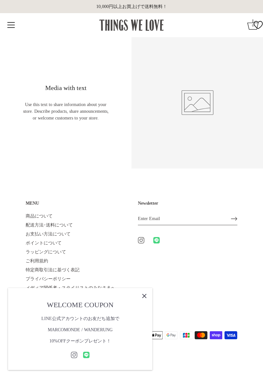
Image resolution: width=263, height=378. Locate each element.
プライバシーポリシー (48, 278)
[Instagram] (74, 354)
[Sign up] (234, 219)
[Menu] (11, 25)
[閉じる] (144, 296)
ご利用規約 (37, 261)
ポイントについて (44, 243)
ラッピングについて (46, 252)
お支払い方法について (48, 234)
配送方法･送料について (49, 225)
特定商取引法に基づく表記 (53, 269)
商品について (39, 216)
